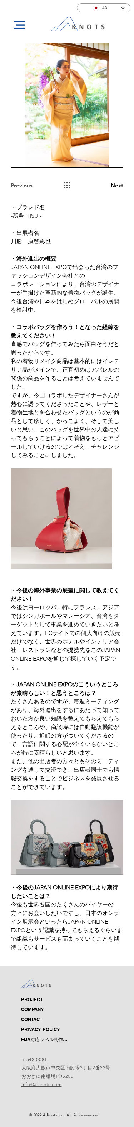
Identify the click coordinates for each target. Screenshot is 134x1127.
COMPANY (16, 1014)
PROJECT (16, 999)
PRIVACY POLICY (40, 1029)
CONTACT (16, 1029)
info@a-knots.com (41, 1084)
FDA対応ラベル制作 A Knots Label (16, 1045)
